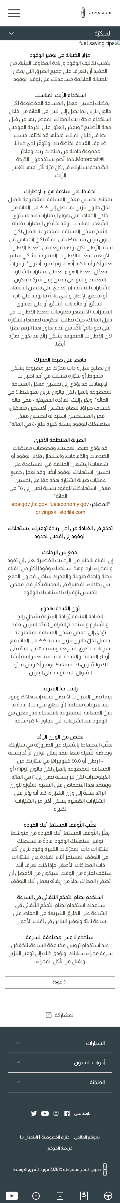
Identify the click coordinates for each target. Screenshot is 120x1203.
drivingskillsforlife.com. (60, 512)
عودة (57, 981)
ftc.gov (39, 504)
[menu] (60, 33)
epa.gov (20, 504)
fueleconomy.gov (69, 504)
